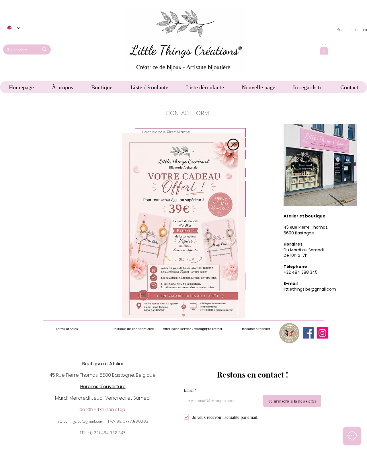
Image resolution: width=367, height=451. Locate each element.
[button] (233, 145)
